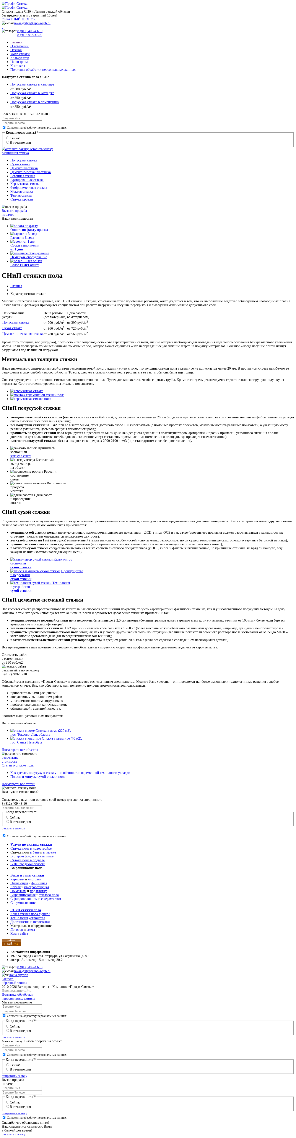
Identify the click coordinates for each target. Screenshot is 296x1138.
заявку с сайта (20, 456)
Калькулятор (19, 58)
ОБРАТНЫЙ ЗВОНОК (19, 19)
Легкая (15, 887)
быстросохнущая (36, 887)
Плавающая (19, 883)
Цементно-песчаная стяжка (30, 172)
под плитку (38, 891)
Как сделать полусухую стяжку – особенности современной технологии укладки (70, 773)
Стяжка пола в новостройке (31, 848)
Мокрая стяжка (21, 191)
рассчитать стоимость (10, 759)
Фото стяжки (20, 54)
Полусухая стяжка (23, 160)
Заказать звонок (13, 828)
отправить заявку (14, 1076)
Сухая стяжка (20, 164)
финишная (39, 883)
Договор (16, 929)
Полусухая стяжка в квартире (32, 84)
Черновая (17, 879)
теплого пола (49, 895)
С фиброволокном (23, 899)
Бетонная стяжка (22, 176)
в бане (34, 852)
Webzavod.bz (41, 990)
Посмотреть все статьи (18, 784)
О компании (19, 46)
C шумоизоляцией (23, 902)
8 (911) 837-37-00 (29, 35)
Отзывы (16, 50)
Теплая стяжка (21, 195)
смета (31, 929)
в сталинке (45, 856)
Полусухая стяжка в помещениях (34, 102)
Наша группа (18, 975)
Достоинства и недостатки (30, 922)
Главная (16, 42)
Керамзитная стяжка (25, 184)
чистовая (34, 879)
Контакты (17, 65)
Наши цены (19, 62)
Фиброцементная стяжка (28, 187)
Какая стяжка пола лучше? (30, 914)
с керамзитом (51, 899)
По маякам (18, 891)
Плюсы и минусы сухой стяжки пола (37, 776)
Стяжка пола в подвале (27, 860)
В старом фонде (22, 856)
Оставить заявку (41, 149)
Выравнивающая (23, 895)
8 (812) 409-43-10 (29, 31)
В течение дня (20, 142)
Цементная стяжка (24, 168)
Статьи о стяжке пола (18, 765)
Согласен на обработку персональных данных (36, 127)
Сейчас (15, 138)
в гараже (49, 852)
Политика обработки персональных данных (43, 69)
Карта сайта (19, 933)
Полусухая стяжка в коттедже (32, 93)
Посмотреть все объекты (20, 750)
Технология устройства (27, 918)
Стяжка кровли (21, 199)
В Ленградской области (27, 864)
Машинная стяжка (15, 153)
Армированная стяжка (27, 180)
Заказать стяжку (13, 1134)
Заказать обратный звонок (14, 981)
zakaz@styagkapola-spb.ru (32, 23)
